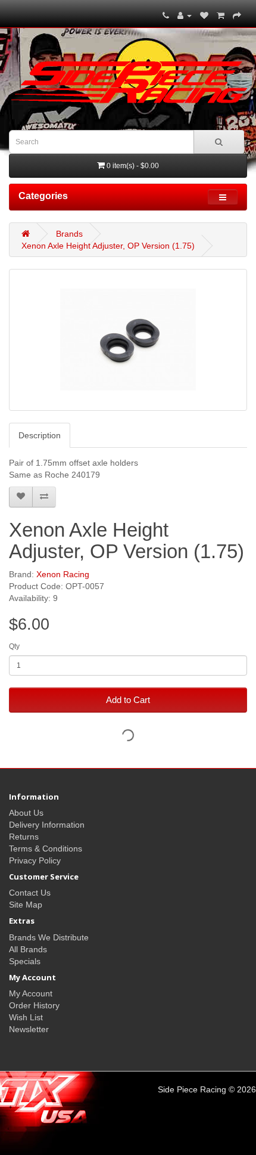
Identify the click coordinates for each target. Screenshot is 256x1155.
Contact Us (30, 892)
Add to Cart (128, 700)
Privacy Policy (35, 860)
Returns (24, 836)
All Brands (28, 949)
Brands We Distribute (49, 937)
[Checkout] (237, 15)
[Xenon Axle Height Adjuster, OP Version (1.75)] (128, 340)
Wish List (26, 1017)
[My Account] (184, 15)
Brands (69, 234)
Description (39, 435)
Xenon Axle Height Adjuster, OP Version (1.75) (108, 245)
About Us (26, 813)
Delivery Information (47, 824)
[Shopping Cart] (220, 15)
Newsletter (29, 1029)
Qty (14, 646)
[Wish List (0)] (204, 15)
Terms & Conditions (45, 848)
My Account (30, 993)
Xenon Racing (62, 574)
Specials (24, 961)
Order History (34, 1005)
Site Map (25, 904)
